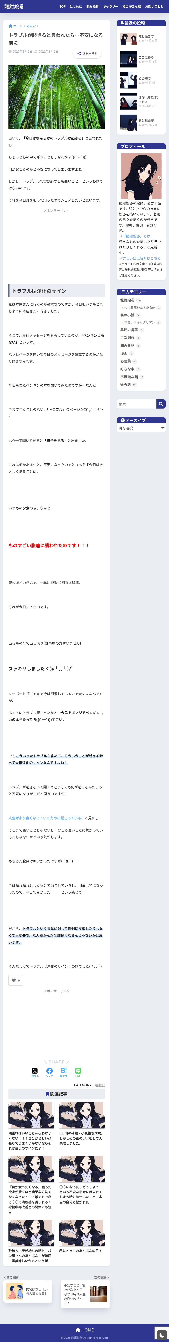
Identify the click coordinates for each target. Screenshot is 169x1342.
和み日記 (129, 345)
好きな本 (129, 368)
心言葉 (128, 361)
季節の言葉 (131, 329)
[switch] (162, 1335)
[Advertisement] (56, 243)
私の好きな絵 (131, 6)
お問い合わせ (154, 6)
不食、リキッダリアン (142, 322)
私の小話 (130, 314)
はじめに (76, 6)
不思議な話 (131, 376)
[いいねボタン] (14, 980)
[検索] (161, 404)
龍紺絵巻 (14, 6)
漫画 (126, 353)
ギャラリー (110, 6)
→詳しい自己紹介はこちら (140, 258)
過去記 (100, 1085)
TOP (62, 6)
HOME (87, 1330)
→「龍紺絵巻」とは (134, 236)
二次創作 (129, 337)
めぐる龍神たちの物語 (142, 307)
